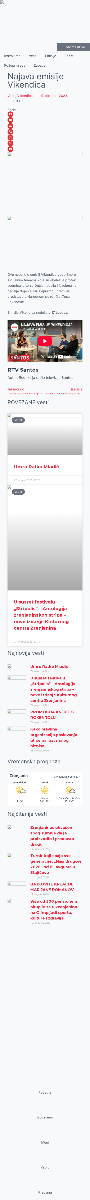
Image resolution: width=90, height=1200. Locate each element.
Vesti (33, 56)
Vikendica (25, 96)
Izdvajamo (12, 56)
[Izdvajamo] (45, 1109)
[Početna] (45, 1084)
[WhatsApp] (45, 137)
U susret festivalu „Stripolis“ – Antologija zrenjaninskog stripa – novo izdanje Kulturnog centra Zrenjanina (41, 615)
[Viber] (45, 132)
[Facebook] (45, 114)
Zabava (39, 65)
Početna (45, 1092)
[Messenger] (45, 120)
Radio (45, 1167)
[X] (45, 143)
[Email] (45, 149)
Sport (68, 56)
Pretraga (45, 1192)
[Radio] (45, 1159)
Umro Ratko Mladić (36, 466)
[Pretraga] (45, 1184)
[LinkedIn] (45, 126)
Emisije (50, 56)
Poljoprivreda (14, 65)
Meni (45, 1142)
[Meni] (45, 1134)
